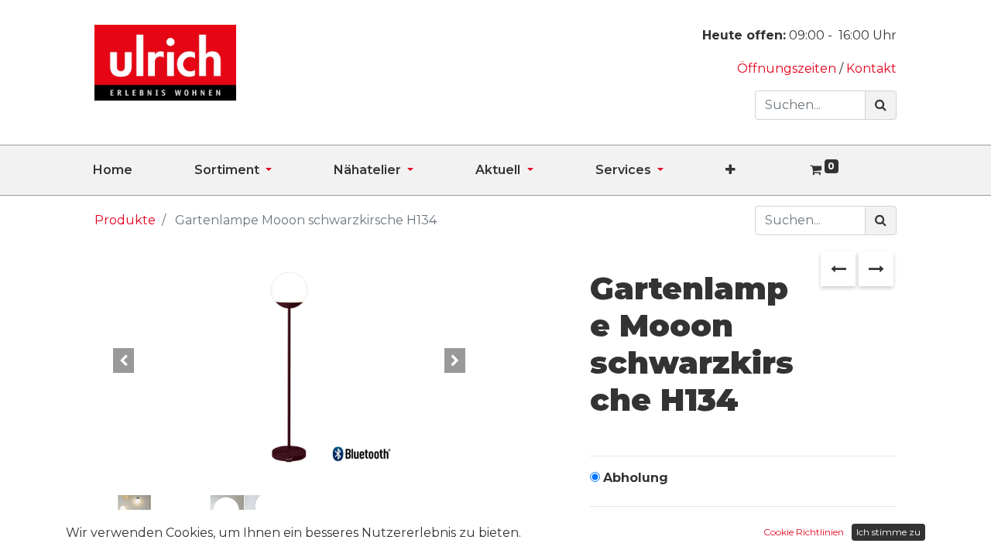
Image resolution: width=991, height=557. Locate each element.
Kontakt (871, 68)
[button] (761, 170)
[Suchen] (881, 105)
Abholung (635, 477)
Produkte (125, 220)
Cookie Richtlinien (803, 532)
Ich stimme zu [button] (888, 532)
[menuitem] (143, 170)
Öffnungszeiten (788, 68)
